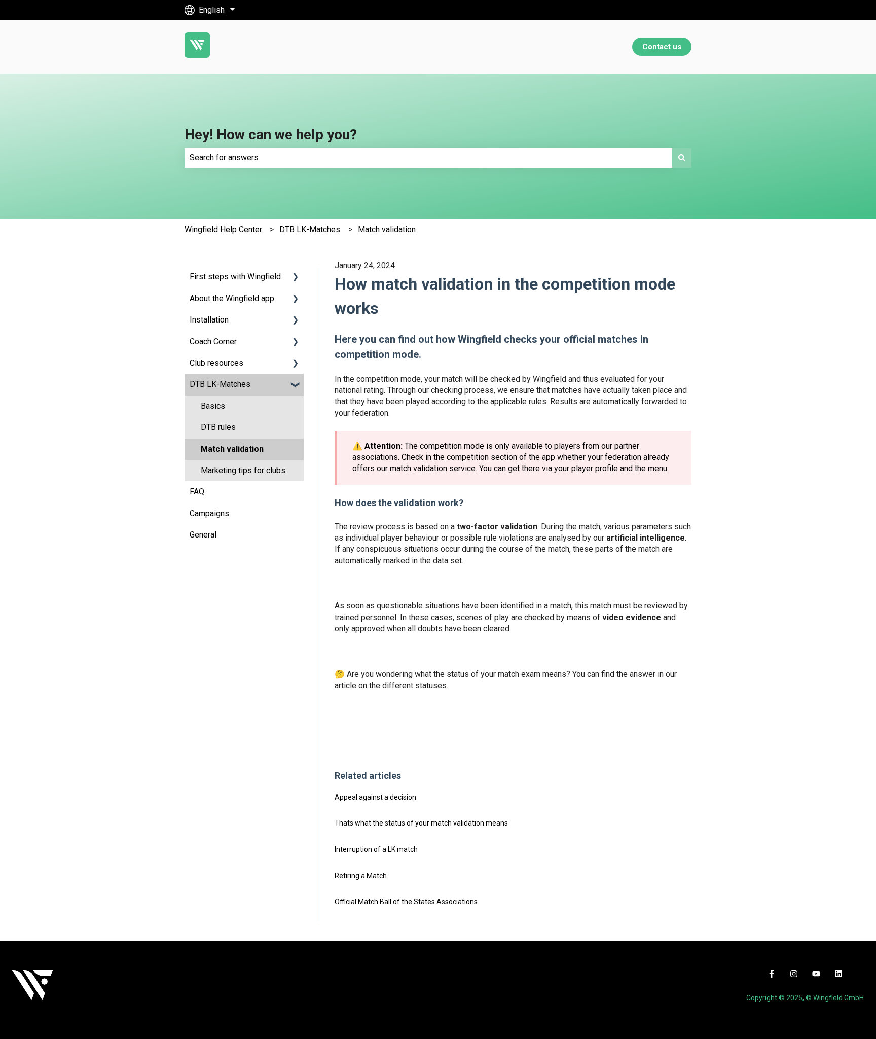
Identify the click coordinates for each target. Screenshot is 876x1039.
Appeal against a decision (375, 797)
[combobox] (428, 157)
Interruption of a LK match (376, 849)
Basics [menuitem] (213, 406)
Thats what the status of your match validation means (421, 823)
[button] (295, 277)
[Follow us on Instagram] (794, 973)
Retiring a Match (361, 876)
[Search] (681, 157)
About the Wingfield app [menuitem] (232, 298)
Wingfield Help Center (223, 229)
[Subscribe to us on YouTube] (816, 973)
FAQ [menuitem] (197, 491)
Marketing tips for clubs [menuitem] (243, 470)
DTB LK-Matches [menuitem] (220, 384)
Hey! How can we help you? (271, 134)
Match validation (387, 229)
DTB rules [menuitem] (218, 427)
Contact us (661, 46)
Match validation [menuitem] (232, 449)
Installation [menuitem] (209, 320)
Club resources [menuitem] (216, 363)
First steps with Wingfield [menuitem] (235, 276)
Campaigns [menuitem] (209, 513)
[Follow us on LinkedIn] (838, 973)
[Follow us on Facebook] (771, 973)
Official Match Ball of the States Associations (406, 902)
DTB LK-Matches (309, 229)
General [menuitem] (203, 535)
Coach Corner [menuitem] (213, 341)
